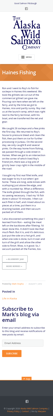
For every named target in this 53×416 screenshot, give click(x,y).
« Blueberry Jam (15, 259)
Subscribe (12, 353)
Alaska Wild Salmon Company (34, 408)
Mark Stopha (18, 283)
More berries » (14, 266)
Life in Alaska (9, 298)
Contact (25, 411)
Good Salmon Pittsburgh (25, 3)
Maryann (42, 411)
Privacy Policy (13, 411)
